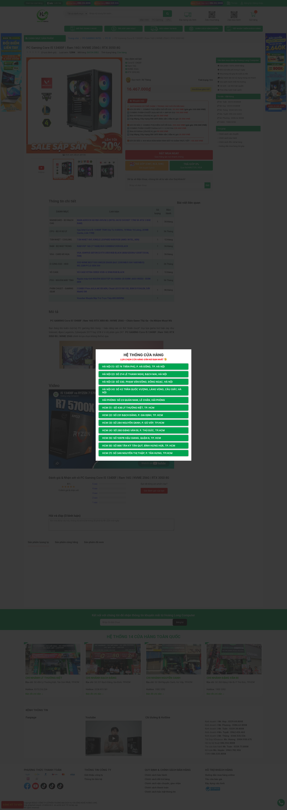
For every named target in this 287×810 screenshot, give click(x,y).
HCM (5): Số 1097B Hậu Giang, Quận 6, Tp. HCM (131, 437)
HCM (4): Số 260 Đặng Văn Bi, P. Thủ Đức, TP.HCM (133, 430)
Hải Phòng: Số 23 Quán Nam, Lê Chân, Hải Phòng (133, 399)
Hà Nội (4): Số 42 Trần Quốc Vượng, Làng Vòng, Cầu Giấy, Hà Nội (141, 391)
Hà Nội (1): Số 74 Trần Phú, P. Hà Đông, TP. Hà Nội (133, 366)
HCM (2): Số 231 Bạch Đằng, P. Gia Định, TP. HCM (132, 415)
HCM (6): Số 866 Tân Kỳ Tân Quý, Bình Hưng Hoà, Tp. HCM (138, 445)
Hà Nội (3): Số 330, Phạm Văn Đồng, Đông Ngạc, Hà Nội (137, 381)
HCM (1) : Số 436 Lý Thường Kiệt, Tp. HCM (128, 407)
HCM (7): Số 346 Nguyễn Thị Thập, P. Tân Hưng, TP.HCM (137, 453)
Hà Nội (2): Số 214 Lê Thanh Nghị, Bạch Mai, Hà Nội (134, 374)
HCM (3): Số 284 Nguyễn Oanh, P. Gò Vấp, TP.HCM (133, 422)
